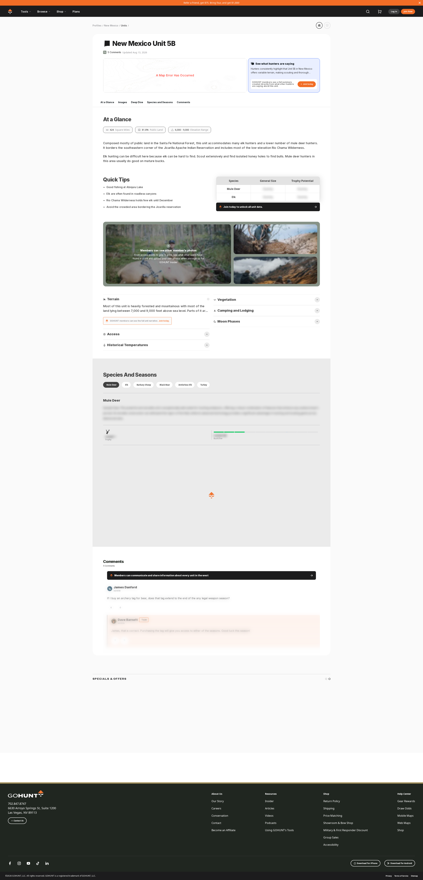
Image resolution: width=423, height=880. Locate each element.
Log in (394, 11)
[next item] (327, 852)
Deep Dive (137, 102)
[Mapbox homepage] (111, 90)
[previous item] (321, 852)
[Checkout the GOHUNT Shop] (379, 12)
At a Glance (107, 102)
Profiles (97, 25)
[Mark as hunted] (327, 25)
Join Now (408, 11)
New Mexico (111, 25)
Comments (183, 102)
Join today (308, 84)
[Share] (319, 25)
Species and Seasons (160, 102)
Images (122, 102)
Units (124, 25)
